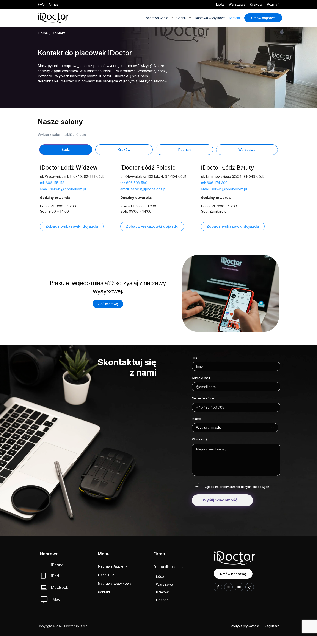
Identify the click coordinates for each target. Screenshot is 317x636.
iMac (56, 599)
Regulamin (272, 626)
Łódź (220, 4)
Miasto (196, 419)
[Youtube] (239, 587)
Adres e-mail (201, 378)
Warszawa (236, 4)
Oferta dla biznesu (168, 567)
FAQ (41, 4)
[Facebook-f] (218, 587)
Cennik (181, 18)
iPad (55, 576)
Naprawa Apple (157, 18)
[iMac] (44, 600)
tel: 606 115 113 (52, 183)
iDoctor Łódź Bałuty (227, 167)
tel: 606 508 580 (133, 183)
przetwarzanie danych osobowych (244, 487)
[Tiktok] (249, 587)
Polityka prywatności (245, 626)
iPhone (57, 565)
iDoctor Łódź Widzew (69, 167)
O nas (53, 4)
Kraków (256, 4)
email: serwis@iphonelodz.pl (63, 189)
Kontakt (234, 18)
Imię (194, 357)
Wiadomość (200, 439)
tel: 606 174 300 (214, 183)
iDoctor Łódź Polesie (148, 167)
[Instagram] (228, 587)
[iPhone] (43, 565)
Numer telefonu (203, 398)
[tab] (65, 149)
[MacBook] (44, 587)
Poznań (273, 4)
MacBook (59, 587)
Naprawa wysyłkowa (210, 18)
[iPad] (43, 575)
